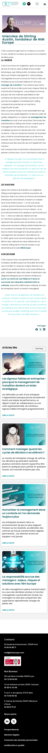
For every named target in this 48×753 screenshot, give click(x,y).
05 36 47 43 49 (10, 687)
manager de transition (11, 85)
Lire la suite (8, 415)
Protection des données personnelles (21, 740)
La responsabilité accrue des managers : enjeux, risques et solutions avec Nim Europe (21, 580)
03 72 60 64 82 (10, 696)
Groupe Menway (11, 729)
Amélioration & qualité (14, 745)
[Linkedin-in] (7, 721)
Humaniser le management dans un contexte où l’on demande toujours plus (23, 513)
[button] (45, 4)
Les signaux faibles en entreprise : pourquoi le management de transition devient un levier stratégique (24, 384)
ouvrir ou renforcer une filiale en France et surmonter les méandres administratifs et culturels (20, 282)
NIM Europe (26, 248)
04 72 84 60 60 (10, 679)
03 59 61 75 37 (10, 707)
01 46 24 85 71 (10, 647)
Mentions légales (11, 735)
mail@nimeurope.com (14, 652)
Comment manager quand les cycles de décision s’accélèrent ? (23, 450)
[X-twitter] (14, 721)
